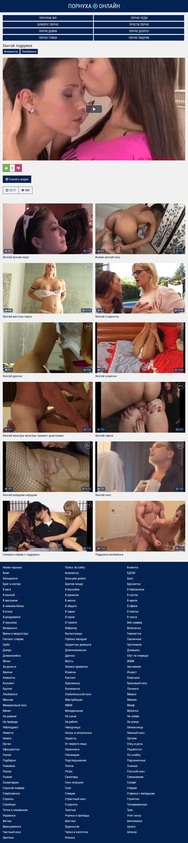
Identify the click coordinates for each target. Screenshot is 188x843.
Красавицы (72, 683)
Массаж (8, 699)
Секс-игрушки (74, 782)
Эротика (8, 837)
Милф (131, 705)
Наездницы (72, 727)
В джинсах (72, 595)
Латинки (132, 688)
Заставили (134, 666)
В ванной (9, 595)
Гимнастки (134, 633)
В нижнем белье (13, 606)
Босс (130, 578)
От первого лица (75, 744)
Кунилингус (72, 688)
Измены (70, 672)
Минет (7, 711)
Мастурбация (73, 699)
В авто (7, 589)
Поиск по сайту (75, 567)
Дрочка (70, 655)
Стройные (9, 804)
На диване (10, 716)
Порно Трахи (48, 38)
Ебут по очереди (137, 655)
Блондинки (10, 578)
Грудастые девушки (78, 644)
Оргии (7, 744)
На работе (71, 722)
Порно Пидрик (139, 38)
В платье (132, 611)
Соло (68, 788)
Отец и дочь (135, 744)
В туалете (71, 622)
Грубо (6, 644)
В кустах (132, 595)
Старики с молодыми (141, 793)
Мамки (131, 694)
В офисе (132, 606)
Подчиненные (136, 760)
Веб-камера (134, 622)
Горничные (134, 639)
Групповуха (134, 644)
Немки (7, 738)
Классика (133, 677)
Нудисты (71, 738)
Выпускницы (73, 633)
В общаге (71, 606)
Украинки (9, 815)
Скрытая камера (13, 788)
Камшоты (9, 677)
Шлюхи (132, 832)
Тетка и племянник (15, 810)
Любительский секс (78, 694)
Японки (70, 837)
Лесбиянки (29, 51)
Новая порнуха (12, 567)
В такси (132, 617)
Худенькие (72, 826)
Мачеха (132, 699)
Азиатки (132, 567)
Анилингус (11, 51)
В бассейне (72, 589)
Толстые (70, 810)
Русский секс (136, 771)
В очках (7, 611)
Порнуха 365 (48, 18)
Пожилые (9, 766)
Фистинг (70, 821)
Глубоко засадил (76, 639)
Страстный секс (75, 799)
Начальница (135, 727)
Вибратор (71, 628)
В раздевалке (12, 617)
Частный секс (12, 832)
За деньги (9, 666)
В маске (70, 600)
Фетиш (7, 821)
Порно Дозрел (139, 31)
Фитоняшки (134, 821)
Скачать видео (18, 179)
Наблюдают (10, 727)
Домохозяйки (12, 655)
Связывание (135, 777)
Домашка (133, 650)
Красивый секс (137, 683)
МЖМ (68, 705)
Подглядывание (75, 760)
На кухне (70, 716)
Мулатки (132, 711)
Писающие (72, 755)
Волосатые (134, 628)
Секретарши (11, 782)
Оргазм (132, 738)
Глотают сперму (13, 639)
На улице (133, 722)
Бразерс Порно (47, 24)
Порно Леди (139, 18)
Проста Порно (139, 24)
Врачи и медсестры (15, 633)
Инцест (132, 672)
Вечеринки (10, 628)
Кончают (8, 683)
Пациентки (134, 749)
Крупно (7, 688)
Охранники (72, 749)
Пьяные (132, 766)
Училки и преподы (77, 815)
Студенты (71, 804)
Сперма (132, 788)
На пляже (133, 716)
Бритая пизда (74, 584)
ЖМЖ (130, 661)
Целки (131, 826)
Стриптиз (133, 799)
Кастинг (70, 677)
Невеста (8, 733)
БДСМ (131, 573)
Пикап (7, 755)
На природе (10, 722)
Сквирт (131, 782)
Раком (7, 771)
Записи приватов (76, 666)
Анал (6, 573)
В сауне (70, 617)
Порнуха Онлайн (94, 6)
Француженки (12, 826)
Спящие (70, 793)
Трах (130, 810)
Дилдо (7, 650)
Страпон (8, 799)
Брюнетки (133, 584)
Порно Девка (48, 31)
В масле (132, 600)
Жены (6, 661)
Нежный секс (136, 733)
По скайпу (133, 755)
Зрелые (7, 672)
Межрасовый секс (15, 705)
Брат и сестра (12, 584)
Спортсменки (11, 793)
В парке (70, 611)
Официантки (11, 749)
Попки (69, 766)
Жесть (69, 661)
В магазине (10, 600)
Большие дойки (75, 578)
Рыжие (7, 777)
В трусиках (10, 622)
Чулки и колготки (76, 832)
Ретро (69, 771)
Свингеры (71, 777)
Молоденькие (74, 711)
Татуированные (137, 804)
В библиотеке (135, 589)
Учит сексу (134, 815)
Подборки (9, 760)
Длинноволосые (75, 650)
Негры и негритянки (78, 733)
